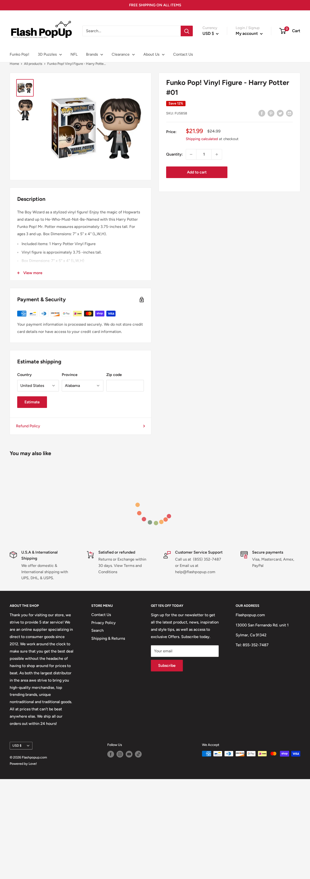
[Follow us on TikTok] (138, 754)
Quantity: (174, 154)
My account (247, 33)
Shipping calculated (202, 139)
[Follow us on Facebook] (110, 754)
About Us (151, 54)
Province (70, 374)
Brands (92, 54)
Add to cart (197, 172)
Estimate (32, 402)
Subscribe (167, 665)
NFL (74, 54)
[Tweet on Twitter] (280, 113)
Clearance (121, 54)
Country (24, 374)
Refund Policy (28, 426)
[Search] (187, 31)
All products (33, 64)
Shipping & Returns (108, 638)
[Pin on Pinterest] (271, 113)
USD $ (17, 745)
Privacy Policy (103, 622)
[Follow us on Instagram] (119, 754)
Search (97, 630)
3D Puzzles (47, 54)
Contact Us (183, 54)
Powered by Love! (23, 764)
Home (14, 64)
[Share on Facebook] (261, 113)
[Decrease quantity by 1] (191, 154)
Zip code (114, 374)
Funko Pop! (19, 54)
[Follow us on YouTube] (129, 754)
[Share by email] (289, 113)
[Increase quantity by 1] (217, 154)
